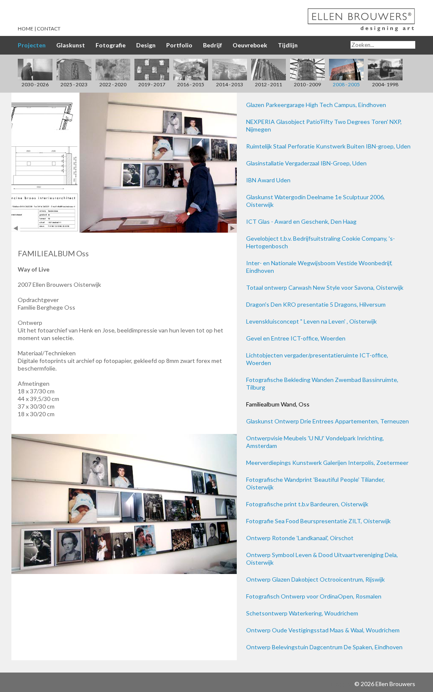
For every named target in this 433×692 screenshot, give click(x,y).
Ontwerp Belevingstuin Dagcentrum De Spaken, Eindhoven (324, 647)
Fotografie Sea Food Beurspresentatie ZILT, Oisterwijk (318, 520)
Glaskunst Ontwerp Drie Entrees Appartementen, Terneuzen (327, 421)
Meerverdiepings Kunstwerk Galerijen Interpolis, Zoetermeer (327, 462)
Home (25, 28)
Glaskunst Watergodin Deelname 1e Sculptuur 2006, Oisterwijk (315, 200)
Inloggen (341, 683)
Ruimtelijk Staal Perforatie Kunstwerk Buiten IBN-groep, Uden (328, 146)
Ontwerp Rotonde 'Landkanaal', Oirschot (300, 537)
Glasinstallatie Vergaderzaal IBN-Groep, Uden (306, 163)
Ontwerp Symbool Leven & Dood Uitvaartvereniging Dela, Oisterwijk (322, 558)
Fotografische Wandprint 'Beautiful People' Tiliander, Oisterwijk (315, 483)
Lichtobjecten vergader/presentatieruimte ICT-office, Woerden (317, 358)
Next (232, 228)
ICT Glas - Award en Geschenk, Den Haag (301, 221)
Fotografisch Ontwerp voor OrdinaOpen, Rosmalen (313, 596)
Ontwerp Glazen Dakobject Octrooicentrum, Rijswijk (315, 579)
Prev (15, 228)
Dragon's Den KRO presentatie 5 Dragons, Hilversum (316, 304)
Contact (48, 28)
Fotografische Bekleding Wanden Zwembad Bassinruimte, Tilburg (322, 383)
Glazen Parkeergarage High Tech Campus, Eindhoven (316, 104)
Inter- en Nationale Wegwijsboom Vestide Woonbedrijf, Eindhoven (319, 266)
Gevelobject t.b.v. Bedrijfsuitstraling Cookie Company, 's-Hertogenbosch (320, 242)
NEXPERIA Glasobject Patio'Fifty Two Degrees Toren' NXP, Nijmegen (324, 125)
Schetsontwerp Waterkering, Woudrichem (302, 613)
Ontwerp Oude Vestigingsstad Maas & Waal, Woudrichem (323, 630)
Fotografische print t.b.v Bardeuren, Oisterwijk (307, 504)
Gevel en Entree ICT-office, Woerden (295, 338)
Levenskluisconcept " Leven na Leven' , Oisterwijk (311, 321)
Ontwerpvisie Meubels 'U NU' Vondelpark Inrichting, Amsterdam (315, 441)
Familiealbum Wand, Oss (278, 404)
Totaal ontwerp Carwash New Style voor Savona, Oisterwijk (324, 287)
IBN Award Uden (268, 180)
